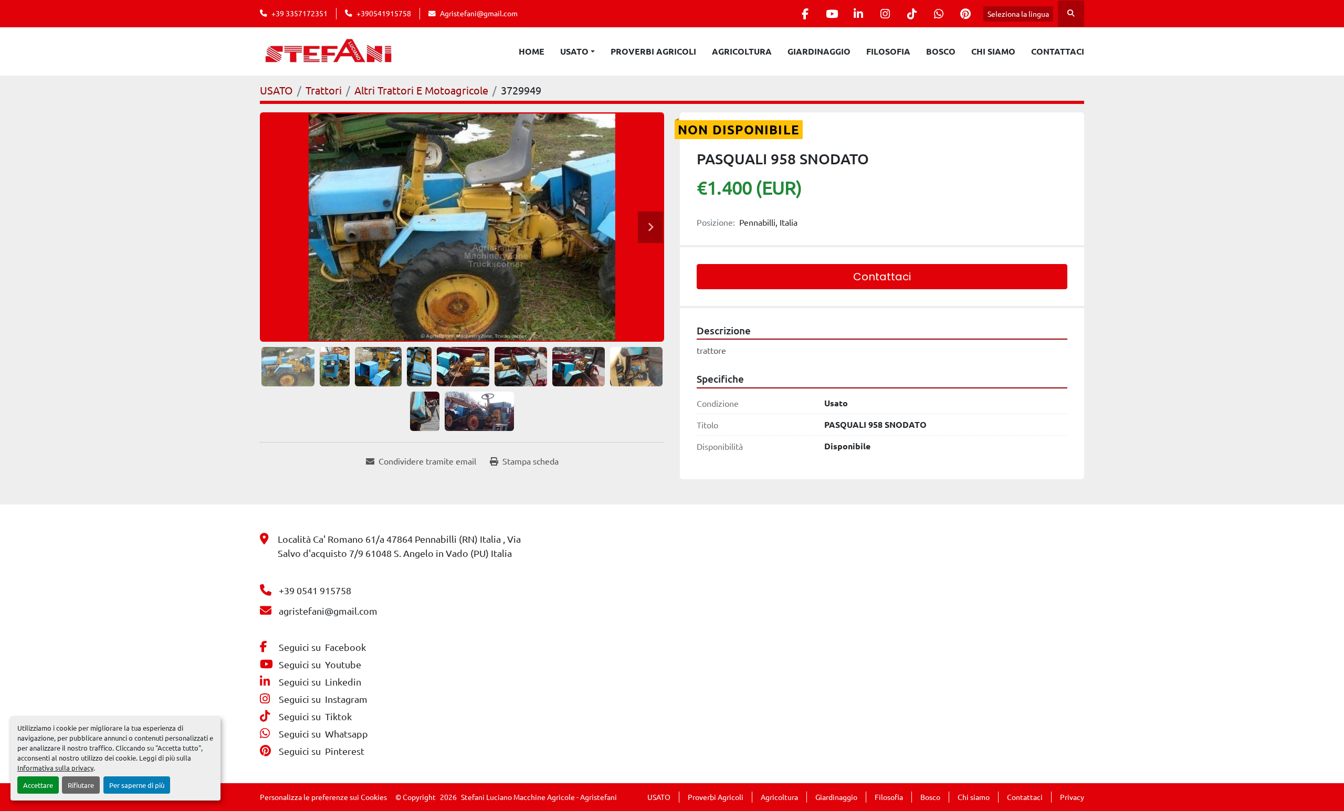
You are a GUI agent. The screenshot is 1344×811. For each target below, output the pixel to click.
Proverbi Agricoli (653, 51)
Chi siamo (993, 51)
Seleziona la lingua (1018, 13)
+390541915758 (383, 13)
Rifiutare (81, 785)
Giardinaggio (819, 51)
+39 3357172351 (299, 13)
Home (531, 51)
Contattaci (1057, 51)
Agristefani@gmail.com (479, 13)
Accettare (38, 785)
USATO (574, 51)
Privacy (1072, 797)
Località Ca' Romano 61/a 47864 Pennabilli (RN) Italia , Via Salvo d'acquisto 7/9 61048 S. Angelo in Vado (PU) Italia (399, 546)
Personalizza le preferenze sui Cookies (323, 797)
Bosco (941, 51)
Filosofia (888, 51)
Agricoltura (742, 51)
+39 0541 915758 (315, 590)
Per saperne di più (136, 785)
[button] (577, 51)
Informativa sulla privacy (55, 767)
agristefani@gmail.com (328, 610)
